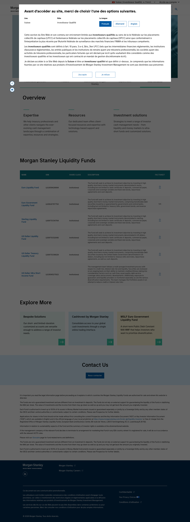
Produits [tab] (65, 81)
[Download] (160, 188)
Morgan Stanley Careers (69, 470)
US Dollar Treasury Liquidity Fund (30, 254)
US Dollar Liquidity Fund (30, 237)
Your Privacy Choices (127, 497)
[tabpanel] (95, 119)
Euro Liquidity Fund (30, 187)
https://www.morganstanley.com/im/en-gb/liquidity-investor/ (118, 419)
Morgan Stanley (66, 465)
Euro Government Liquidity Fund (29, 204)
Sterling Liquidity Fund (29, 220)
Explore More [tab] (125, 81)
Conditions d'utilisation (129, 502)
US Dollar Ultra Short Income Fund (31, 274)
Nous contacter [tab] (155, 81)
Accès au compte (168, 2)
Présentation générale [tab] (35, 81)
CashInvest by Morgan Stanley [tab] (95, 82)
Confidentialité (125, 492)
